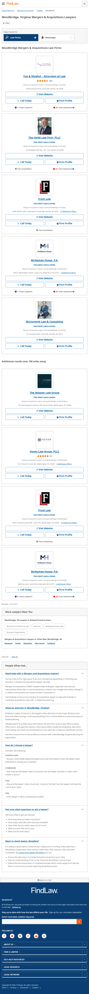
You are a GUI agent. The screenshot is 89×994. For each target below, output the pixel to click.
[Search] (84, 3)
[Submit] (79, 921)
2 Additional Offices (68, 273)
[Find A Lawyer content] (84, 952)
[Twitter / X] (20, 936)
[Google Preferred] (44, 936)
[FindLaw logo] (13, 4)
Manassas (8, 643)
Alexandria (27, 643)
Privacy (13, 987)
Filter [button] (7, 23)
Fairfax (18, 643)
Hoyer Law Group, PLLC (44, 451)
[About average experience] (73, 107)
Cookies (35, 987)
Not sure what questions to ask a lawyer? (27, 809)
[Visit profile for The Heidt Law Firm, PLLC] (44, 126)
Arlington (51, 643)
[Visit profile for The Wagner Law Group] (44, 381)
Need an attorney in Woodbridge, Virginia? (27, 707)
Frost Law (44, 199)
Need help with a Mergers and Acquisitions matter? (32, 673)
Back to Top (46, 880)
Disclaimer (24, 987)
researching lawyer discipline (31, 852)
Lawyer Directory (8, 11)
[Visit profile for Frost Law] (44, 187)
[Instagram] (28, 936)
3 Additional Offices (64, 464)
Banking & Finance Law (54, 626)
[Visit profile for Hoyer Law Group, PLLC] (44, 439)
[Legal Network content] (84, 974)
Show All (5, 657)
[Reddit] (36, 936)
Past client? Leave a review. (44, 142)
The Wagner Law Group (44, 392)
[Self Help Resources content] (84, 959)
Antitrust (37, 626)
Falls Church (39, 643)
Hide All (15, 657)
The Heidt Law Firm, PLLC (44, 137)
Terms (4, 987)
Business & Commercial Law (18, 626)
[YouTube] (12, 936)
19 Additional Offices (68, 211)
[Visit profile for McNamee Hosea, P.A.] (44, 248)
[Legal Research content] (84, 967)
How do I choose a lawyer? (19, 745)
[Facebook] (4, 936)
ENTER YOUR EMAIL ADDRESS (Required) (18, 917)
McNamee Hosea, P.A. (44, 260)
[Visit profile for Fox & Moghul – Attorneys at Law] (44, 64)
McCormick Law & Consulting (44, 321)
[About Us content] (84, 944)
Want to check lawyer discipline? (22, 841)
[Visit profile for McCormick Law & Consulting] (44, 310)
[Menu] (3, 3)
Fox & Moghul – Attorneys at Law (44, 76)
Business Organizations (16, 632)
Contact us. (16, 907)
